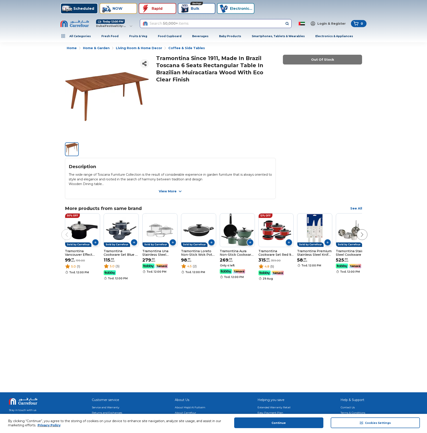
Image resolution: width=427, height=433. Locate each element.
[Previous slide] (62, 230)
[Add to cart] (95, 242)
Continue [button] (279, 423)
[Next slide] (358, 230)
